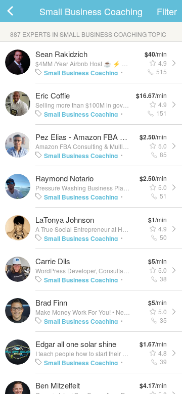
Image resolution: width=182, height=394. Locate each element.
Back (20, 11)
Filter (167, 11)
